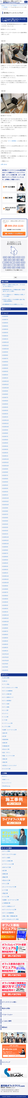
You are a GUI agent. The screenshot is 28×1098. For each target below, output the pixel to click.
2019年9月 (5, 585)
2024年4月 (5, 407)
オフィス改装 (6, 703)
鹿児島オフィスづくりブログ (10, 765)
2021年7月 (5, 514)
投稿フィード (6, 779)
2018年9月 (5, 624)
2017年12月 (6, 654)
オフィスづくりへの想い (9, 1002)
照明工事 (5, 742)
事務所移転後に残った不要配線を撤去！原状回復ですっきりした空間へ (14, 290)
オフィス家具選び (12, 140)
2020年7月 (5, 553)
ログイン (5, 776)
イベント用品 (6, 684)
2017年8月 (5, 667)
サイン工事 (5, 710)
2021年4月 (5, 524)
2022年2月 (5, 491)
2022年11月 (6, 462)
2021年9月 (5, 508)
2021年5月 (5, 520)
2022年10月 (6, 465)
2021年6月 (5, 517)
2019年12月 (6, 576)
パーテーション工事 (7, 723)
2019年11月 (6, 579)
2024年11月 (6, 384)
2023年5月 (5, 443)
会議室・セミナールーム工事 (10, 729)
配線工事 (5, 877)
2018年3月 (5, 644)
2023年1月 (5, 456)
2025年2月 (5, 374)
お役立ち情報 (6, 677)
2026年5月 (5, 326)
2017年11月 (6, 657)
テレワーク (5, 713)
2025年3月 (5, 371)
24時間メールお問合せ (15, 233)
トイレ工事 (5, 716)
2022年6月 (5, 478)
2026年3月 (5, 332)
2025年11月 (6, 345)
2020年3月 (5, 566)
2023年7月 (5, 436)
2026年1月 (5, 339)
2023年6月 (5, 439)
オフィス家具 (6, 857)
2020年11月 (6, 540)
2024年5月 (5, 404)
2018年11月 (6, 618)
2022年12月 (6, 459)
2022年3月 (5, 488)
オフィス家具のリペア (8, 697)
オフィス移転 (6, 707)
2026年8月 (5, 316)
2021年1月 (5, 533)
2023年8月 (5, 433)
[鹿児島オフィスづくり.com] (11, 2)
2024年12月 (6, 381)
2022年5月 (5, 481)
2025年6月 (5, 361)
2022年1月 (5, 495)
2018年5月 (5, 637)
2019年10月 (6, 582)
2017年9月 (5, 663)
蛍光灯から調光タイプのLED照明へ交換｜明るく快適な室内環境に (14, 300)
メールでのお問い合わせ (14, 1055)
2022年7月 (5, 475)
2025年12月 (6, 342)
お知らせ (5, 681)
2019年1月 (5, 611)
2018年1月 (5, 650)
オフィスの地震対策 (7, 690)
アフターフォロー (7, 1014)
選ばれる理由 (6, 1008)
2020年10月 (6, 543)
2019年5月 (5, 598)
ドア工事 (5, 720)
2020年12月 (6, 537)
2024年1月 (5, 417)
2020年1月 (5, 572)
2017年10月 (6, 660)
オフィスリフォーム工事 (9, 909)
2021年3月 (5, 527)
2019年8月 (5, 589)
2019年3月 (5, 605)
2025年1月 (5, 378)
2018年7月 (5, 631)
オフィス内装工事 (7, 694)
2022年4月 (5, 485)
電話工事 (5, 762)
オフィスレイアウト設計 (9, 854)
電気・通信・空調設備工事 (10, 916)
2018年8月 (5, 628)
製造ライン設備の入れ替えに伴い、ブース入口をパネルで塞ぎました (14, 285)
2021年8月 (5, 511)
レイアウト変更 (6, 726)
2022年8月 (5, 472)
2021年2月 (5, 530)
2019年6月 (5, 595)
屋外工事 (5, 733)
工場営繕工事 (6, 903)
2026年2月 (5, 335)
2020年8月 (5, 550)
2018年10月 (6, 621)
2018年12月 (6, 615)
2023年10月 (6, 426)
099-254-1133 (15, 225)
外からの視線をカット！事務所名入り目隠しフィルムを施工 (14, 295)
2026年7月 (5, 319)
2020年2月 (5, 569)
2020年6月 (5, 556)
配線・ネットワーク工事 (8, 755)
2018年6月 (5, 634)
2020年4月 (5, 563)
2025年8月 (5, 355)
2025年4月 (5, 368)
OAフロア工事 (7, 867)
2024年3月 (5, 410)
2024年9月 (5, 391)
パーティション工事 (8, 864)
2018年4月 (5, 641)
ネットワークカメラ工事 (9, 886)
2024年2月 (5, 413)
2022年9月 (5, 469)
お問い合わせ (4, 164)
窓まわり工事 (6, 749)
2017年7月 (5, 670)
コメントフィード (7, 782)
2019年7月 (5, 592)
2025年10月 (6, 348)
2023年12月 (6, 420)
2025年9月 (5, 352)
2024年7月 (5, 397)
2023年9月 (5, 430)
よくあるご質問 (6, 1021)
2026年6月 (5, 322)
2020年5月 (5, 559)
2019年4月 (5, 602)
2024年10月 (6, 387)
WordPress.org (6, 786)
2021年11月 (6, 501)
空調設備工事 (6, 746)
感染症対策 (5, 739)
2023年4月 (5, 446)
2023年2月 (5, 452)
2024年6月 (5, 400)
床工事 (4, 736)
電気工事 (5, 759)
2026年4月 (5, 329)
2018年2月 (5, 647)
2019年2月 (5, 608)
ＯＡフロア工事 (6, 768)
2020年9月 (5, 546)
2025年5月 (5, 365)
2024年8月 (5, 394)
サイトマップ (6, 1062)
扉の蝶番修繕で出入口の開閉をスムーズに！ (13, 304)
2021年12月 (6, 498)
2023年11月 (6, 423)
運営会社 (4, 1027)
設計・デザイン (6, 752)
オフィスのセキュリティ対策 (11, 919)
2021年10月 (6, 504)
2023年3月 (5, 449)
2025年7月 (5, 358)
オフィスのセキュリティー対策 (10, 687)
